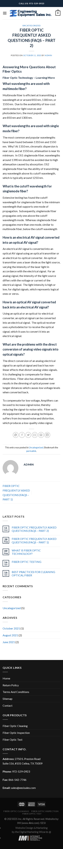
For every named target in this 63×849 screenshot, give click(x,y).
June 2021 (9, 642)
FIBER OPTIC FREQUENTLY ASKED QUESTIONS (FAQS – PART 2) (34, 529)
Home (6, 678)
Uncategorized (31, 25)
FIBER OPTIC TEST (32, 813)
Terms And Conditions (16, 691)
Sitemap (7, 698)
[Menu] (5, 13)
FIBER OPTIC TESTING (26, 561)
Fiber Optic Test (12, 739)
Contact (7, 705)
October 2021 (11, 628)
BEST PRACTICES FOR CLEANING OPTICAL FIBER (33, 573)
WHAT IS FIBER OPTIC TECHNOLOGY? (26, 552)
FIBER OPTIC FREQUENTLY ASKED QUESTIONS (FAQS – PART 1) (34, 540)
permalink (31, 451)
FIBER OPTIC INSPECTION (45, 811)
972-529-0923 (21, 771)
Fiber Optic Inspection (16, 732)
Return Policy (11, 685)
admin (48, 55)
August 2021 (10, 635)
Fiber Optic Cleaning (15, 725)
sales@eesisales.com (23, 787)
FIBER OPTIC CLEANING (16, 811)
